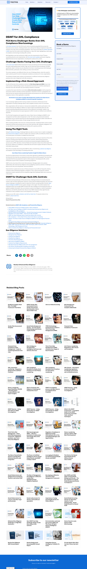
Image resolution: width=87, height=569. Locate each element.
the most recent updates (34, 57)
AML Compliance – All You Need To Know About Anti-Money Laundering (25, 216)
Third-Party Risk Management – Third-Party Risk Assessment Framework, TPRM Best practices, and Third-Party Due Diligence (14, 435)
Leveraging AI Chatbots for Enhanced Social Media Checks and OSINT (53, 456)
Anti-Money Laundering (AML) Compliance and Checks (21, 246)
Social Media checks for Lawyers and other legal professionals (14, 499)
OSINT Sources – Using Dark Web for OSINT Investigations (14, 410)
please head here (15, 195)
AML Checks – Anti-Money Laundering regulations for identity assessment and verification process (71, 370)
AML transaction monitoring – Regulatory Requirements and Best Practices (15, 370)
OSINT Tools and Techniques (18, 224)
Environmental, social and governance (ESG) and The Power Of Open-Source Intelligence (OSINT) (53, 524)
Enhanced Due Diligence (14, 233)
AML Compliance (23, 205)
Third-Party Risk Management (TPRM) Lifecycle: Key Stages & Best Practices (52, 348)
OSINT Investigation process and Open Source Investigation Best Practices (53, 390)
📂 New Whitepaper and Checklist (66, 10)
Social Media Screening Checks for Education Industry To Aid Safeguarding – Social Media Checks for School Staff (71, 501)
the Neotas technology (14, 132)
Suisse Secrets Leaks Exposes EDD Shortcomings (70, 522)
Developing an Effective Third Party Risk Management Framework (52, 476)
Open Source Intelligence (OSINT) (16, 241)
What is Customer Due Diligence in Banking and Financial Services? (24, 227)
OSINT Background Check (21, 226)
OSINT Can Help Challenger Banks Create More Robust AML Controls (24, 215)
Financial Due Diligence (36, 205)
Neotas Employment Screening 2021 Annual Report (33, 544)
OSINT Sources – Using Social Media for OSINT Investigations (52, 410)
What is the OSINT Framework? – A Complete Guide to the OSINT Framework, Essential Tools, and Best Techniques (71, 412)
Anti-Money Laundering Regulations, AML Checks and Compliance (71, 347)
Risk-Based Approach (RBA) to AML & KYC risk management (22, 244)
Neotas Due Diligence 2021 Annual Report (14, 543)
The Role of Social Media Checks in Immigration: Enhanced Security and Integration (15, 457)
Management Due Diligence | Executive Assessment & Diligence (23, 221)
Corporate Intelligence (46, 223)
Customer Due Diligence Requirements (17, 243)
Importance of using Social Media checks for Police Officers (52, 499)
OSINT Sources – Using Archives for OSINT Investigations (70, 389)
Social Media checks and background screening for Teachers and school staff (15, 476)
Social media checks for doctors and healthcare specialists (33, 499)
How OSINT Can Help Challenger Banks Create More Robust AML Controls (34, 523)
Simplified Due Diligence (14, 238)
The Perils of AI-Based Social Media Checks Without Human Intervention (70, 457)
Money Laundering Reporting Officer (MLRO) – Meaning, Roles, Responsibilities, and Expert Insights (15, 390)
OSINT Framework (39, 224)
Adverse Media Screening (53, 304)
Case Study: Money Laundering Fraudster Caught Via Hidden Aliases (29, 153)
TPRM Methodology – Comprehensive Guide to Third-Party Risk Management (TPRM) (52, 328)
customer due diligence (45, 148)
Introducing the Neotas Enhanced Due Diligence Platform (22, 248)
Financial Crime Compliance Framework (70, 326)
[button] (16, 255)
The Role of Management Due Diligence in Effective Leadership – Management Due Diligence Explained (34, 478)
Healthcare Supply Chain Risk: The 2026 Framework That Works (15, 306)
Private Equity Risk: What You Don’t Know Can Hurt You (71, 544)
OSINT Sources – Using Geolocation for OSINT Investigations (33, 410)
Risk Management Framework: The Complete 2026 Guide (70, 306)
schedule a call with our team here (27, 194)
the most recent (11, 64)
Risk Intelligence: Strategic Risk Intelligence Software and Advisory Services (34, 348)
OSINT (17, 205)
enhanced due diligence (14, 133)
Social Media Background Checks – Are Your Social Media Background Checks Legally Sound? (34, 328)
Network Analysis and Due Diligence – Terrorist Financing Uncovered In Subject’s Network (29, 212)
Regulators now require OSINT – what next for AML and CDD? (23, 213)
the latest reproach (11, 46)
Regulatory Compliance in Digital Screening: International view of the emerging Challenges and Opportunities (53, 435)
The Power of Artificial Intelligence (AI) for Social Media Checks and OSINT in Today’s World (34, 457)
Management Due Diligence (15, 234)
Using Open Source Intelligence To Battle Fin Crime (52, 544)
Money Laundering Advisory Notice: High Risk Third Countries (70, 433)
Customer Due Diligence (14, 236)
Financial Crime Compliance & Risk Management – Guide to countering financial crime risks (15, 349)
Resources (48, 2)
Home (26, 2)
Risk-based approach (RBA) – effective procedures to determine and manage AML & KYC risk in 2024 (34, 435)
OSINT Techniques (30, 224)
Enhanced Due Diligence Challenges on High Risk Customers (14, 522)
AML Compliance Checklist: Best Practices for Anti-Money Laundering (53, 370)
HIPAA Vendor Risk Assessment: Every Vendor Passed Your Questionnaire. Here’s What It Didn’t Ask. (33, 307)
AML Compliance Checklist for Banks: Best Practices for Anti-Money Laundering (34, 370)
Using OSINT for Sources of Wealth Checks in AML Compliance (23, 207)
